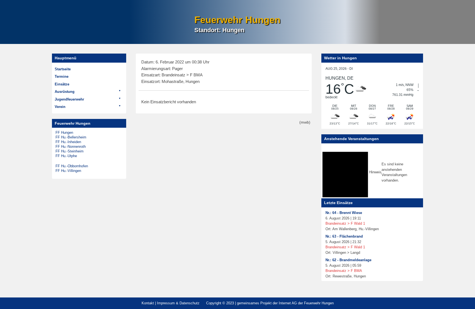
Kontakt (148, 303)
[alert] (372, 172)
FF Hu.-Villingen (68, 171)
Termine (61, 76)
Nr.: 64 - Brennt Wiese (343, 213)
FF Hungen (64, 132)
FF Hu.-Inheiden (68, 142)
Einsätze (62, 84)
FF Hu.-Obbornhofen (72, 166)
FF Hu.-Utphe (66, 156)
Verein (60, 107)
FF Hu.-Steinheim (70, 151)
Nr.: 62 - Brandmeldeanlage (348, 260)
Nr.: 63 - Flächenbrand (344, 236)
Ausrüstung (64, 92)
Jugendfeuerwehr (69, 99)
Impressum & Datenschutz (178, 303)
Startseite (63, 69)
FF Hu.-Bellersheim (71, 137)
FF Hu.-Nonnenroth (71, 146)
